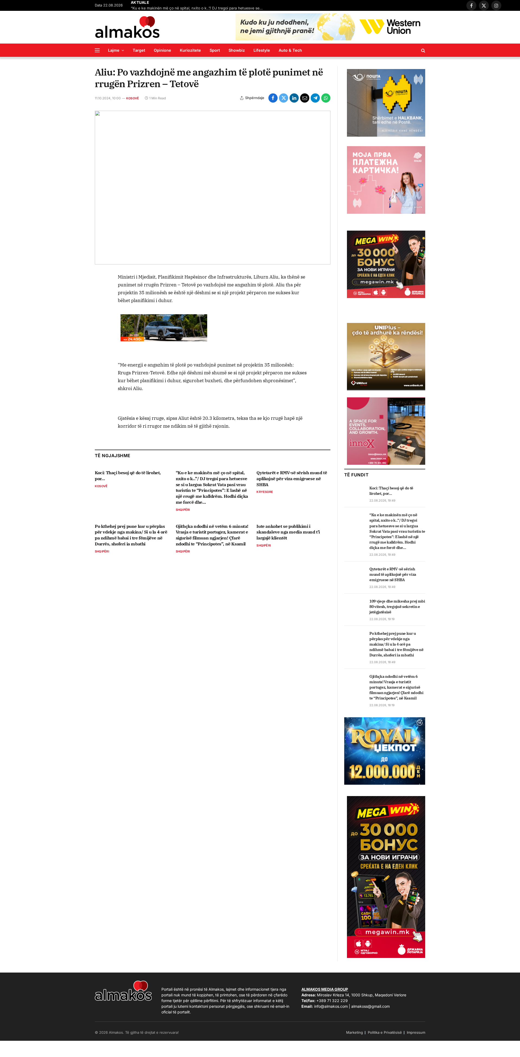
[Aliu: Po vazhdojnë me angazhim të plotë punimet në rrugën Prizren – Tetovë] (212, 188)
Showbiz (237, 50)
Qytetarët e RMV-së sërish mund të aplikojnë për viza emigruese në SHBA (291, 478)
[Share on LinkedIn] (294, 98)
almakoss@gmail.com (370, 1006)
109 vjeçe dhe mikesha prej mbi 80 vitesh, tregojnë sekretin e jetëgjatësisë (397, 606)
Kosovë (132, 98)
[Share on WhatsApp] (325, 98)
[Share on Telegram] (315, 98)
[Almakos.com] (127, 27)
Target (139, 50)
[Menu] (97, 50)
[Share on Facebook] (273, 98)
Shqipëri (183, 510)
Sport (215, 50)
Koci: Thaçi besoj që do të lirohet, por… (128, 475)
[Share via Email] (304, 98)
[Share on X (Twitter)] (283, 98)
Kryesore (264, 492)
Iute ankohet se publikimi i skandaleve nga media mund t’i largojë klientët (288, 532)
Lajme (113, 50)
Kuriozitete (190, 50)
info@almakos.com (331, 1006)
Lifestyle (261, 50)
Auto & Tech (290, 50)
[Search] (422, 50)
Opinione (162, 50)
